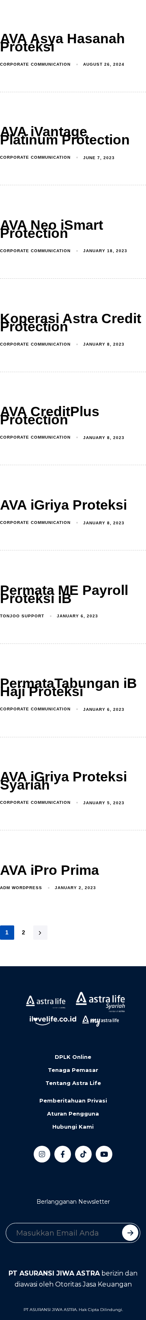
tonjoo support (22, 616)
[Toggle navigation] (12, 16)
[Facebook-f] (62, 1154)
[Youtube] (104, 1154)
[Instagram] (42, 1154)
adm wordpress (21, 887)
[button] (42, 17)
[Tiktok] (83, 1154)
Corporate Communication (35, 64)
